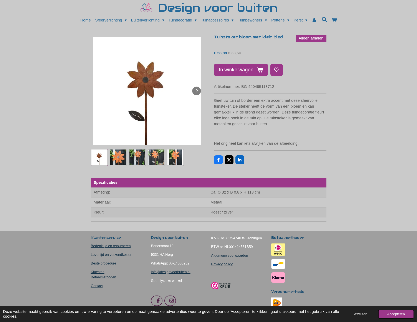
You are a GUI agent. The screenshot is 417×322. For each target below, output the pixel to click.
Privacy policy (222, 264)
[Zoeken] (324, 19)
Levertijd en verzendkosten (111, 254)
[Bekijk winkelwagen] (334, 20)
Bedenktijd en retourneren (111, 246)
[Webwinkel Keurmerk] (221, 291)
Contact (97, 286)
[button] (99, 157)
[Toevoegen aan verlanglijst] (276, 70)
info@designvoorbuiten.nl (170, 272)
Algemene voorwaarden (229, 255)
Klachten (97, 272)
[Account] (314, 20)
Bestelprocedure (103, 263)
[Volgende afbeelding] (196, 91)
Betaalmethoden (103, 277)
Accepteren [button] (396, 314)
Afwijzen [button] (360, 314)
